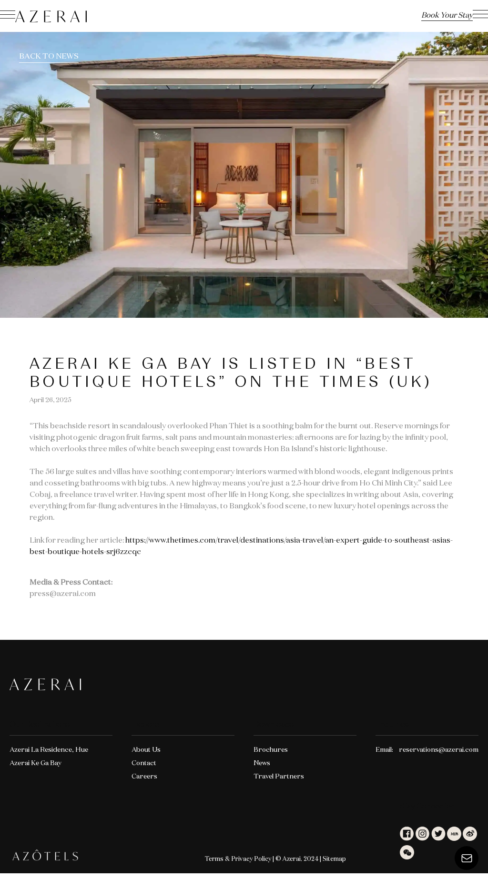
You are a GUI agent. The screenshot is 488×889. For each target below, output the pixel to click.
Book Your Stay (447, 16)
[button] (480, 15)
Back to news (49, 57)
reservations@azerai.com (438, 750)
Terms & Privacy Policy (238, 859)
